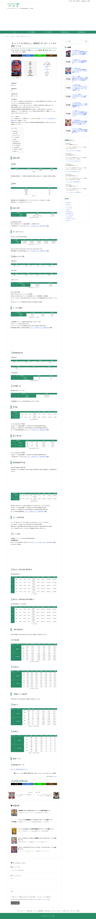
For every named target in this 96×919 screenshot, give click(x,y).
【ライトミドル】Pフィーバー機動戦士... (74, 150)
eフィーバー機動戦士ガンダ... (70, 186)
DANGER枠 (47, 66)
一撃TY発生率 (15, 147)
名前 (12, 891)
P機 (50, 50)
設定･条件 (14, 133)
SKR (14, 85)
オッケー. (30, 36)
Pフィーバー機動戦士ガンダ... (70, 144)
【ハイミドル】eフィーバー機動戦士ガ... (74, 192)
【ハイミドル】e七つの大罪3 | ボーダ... (74, 160)
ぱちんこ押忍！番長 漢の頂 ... (70, 175)
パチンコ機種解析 (16, 36)
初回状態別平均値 (16, 143)
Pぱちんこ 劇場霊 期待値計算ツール (19, 769)
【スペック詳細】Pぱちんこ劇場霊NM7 (36, 226)
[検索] (89, 1)
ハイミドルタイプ (47, 69)
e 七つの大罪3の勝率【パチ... (70, 154)
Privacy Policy (35, 899)
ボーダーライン (16, 135)
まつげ (55, 776)
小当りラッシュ (18, 51)
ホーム (9, 36)
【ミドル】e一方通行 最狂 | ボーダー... (74, 171)
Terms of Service (43, 899)
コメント (12, 878)
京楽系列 (24, 36)
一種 (13, 51)
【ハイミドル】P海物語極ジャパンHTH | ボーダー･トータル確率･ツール (35, 819)
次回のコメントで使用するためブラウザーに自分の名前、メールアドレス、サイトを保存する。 (31, 896)
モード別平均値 (16, 145)
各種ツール (15, 151)
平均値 (14, 139)
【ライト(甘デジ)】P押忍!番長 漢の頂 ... (74, 181)
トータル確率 (15, 137)
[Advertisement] (48, 21)
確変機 (23, 51)
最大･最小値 (15, 141)
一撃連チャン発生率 (17, 149)
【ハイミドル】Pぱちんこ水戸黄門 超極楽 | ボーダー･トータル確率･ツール (35, 829)
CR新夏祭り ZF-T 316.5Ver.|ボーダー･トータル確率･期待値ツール (34, 810)
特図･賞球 (14, 131)
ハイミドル (54, 50)
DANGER (46, 50)
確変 (12, 85)
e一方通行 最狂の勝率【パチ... (70, 165)
